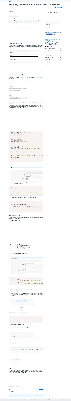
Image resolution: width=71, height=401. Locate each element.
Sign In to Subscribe (58, 7)
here (41, 77)
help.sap (21, 43)
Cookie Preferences (36, 399)
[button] (58, 12)
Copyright (22, 399)
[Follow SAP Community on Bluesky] (53, 399)
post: (28, 85)
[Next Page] (54, 25)
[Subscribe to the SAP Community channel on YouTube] (54, 399)
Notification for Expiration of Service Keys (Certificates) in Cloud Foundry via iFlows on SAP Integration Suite (34, 5)
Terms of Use (18, 399)
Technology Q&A (48, 37)
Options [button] (55, 8)
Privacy (15, 399)
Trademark (29, 399)
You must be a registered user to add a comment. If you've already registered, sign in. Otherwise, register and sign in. (25, 394)
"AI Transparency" (47, 23)
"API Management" (47, 24)
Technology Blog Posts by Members (50, 44)
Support (32, 399)
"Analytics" (58, 23)
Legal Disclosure (26, 399)
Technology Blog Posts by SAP (50, 34)
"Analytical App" (54, 23)
